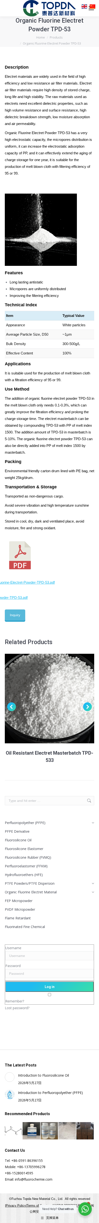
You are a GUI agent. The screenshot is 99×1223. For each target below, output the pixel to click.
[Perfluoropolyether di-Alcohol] (14, 1131)
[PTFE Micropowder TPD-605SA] (67, 1131)
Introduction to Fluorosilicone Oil (43, 1075)
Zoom (43, 698)
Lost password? (17, 1008)
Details (56, 698)
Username (13, 948)
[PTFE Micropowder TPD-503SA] (85, 1131)
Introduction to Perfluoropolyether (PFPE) (50, 1092)
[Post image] (9, 1077)
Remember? (14, 1001)
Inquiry (15, 615)
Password (13, 965)
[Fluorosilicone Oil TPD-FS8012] (49, 1131)
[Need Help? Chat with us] (85, 1209)
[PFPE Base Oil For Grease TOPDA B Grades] (31, 1131)
